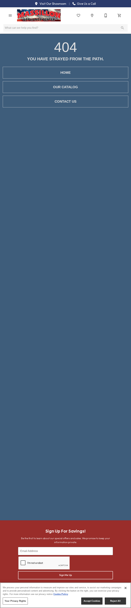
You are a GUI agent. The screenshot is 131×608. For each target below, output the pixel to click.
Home (65, 72)
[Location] (92, 15)
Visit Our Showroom (52, 3)
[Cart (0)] (119, 15)
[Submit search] (122, 28)
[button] (10, 15)
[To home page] (39, 15)
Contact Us (65, 101)
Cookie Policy (60, 594)
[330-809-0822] (106, 15)
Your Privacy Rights (15, 601)
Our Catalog (65, 87)
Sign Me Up (65, 575)
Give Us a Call (86, 3)
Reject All (115, 601)
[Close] (125, 588)
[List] (78, 15)
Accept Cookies (92, 601)
